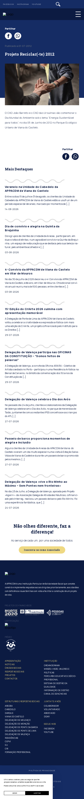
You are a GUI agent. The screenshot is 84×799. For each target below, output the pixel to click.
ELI (6, 745)
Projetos (10, 675)
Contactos (11, 678)
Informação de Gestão (56, 690)
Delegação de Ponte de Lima (20, 730)
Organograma (52, 665)
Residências (11, 738)
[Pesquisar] (58, 4)
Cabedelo (10, 709)
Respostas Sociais (14, 671)
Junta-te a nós (52, 701)
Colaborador (51, 705)
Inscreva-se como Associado (42, 549)
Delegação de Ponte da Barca (21, 727)
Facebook (8, 4)
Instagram (23, 4)
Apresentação (13, 661)
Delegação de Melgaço (17, 720)
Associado (49, 713)
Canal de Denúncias (55, 693)
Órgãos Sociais (13, 668)
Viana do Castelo (14, 716)
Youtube (36, 4)
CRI (6, 748)
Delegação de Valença (17, 734)
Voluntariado (52, 709)
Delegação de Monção (17, 723)
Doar (46, 716)
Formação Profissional (18, 752)
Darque (9, 713)
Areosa (9, 705)
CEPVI (8, 741)
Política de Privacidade (42, 770)
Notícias (9, 664)
